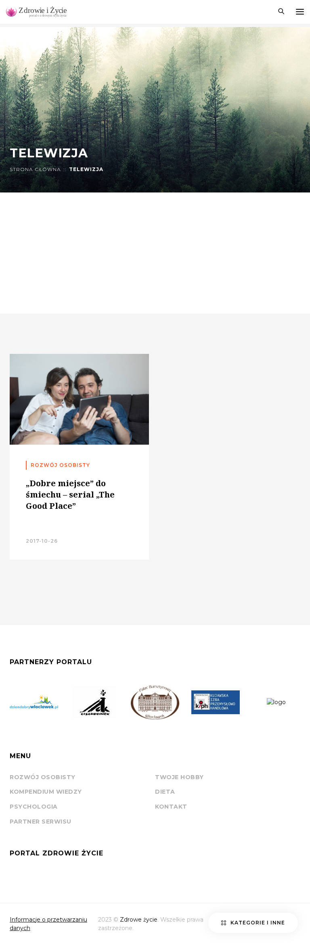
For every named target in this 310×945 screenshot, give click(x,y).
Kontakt (171, 806)
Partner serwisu (40, 821)
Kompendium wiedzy (46, 791)
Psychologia (34, 806)
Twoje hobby (179, 777)
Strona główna (35, 169)
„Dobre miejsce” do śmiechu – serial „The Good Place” (70, 494)
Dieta (165, 791)
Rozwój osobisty (42, 777)
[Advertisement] (155, 253)
